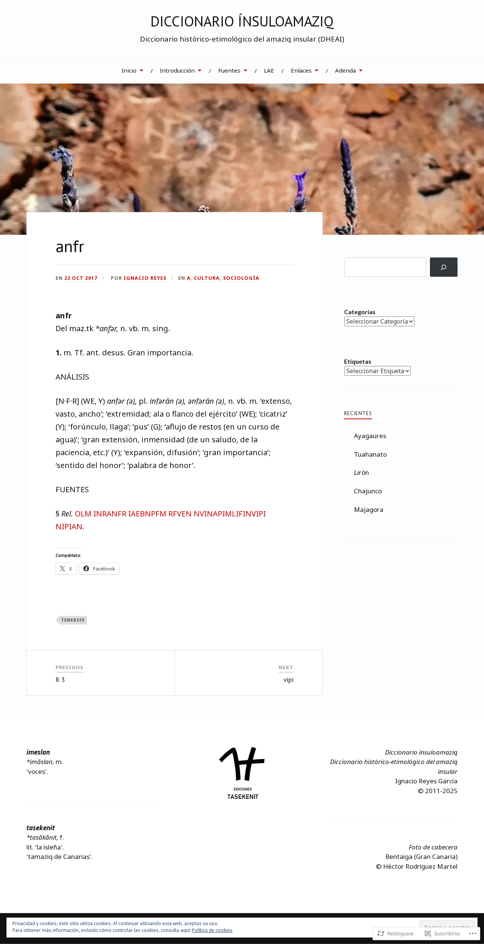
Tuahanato (370, 454)
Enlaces (301, 70)
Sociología (241, 277)
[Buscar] (444, 267)
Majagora (368, 509)
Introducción (177, 70)
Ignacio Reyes (145, 277)
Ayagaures (370, 435)
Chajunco (368, 491)
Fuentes (229, 70)
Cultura (207, 277)
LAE (269, 70)
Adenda (345, 70)
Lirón (361, 472)
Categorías (359, 311)
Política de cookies (212, 930)
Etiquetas (357, 361)
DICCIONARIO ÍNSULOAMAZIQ (242, 21)
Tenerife (73, 620)
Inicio (129, 70)
